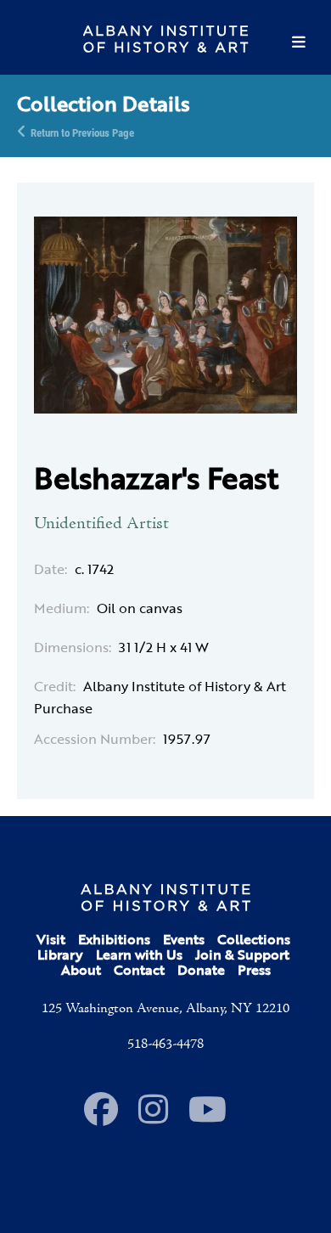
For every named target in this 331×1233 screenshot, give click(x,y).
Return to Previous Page (82, 131)
